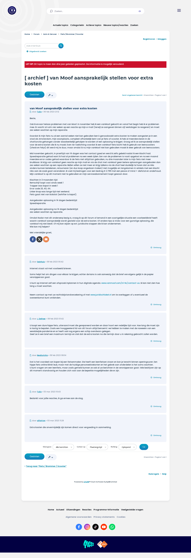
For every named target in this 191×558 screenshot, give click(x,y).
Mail (46, 239)
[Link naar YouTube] (104, 527)
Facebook (33, 239)
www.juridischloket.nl (100, 294)
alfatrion (41, 420)
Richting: (114, 447)
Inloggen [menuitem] (162, 39)
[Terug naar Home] (12, 10)
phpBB (86, 482)
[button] (139, 11)
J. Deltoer (41, 319)
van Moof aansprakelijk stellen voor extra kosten (63, 108)
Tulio (39, 112)
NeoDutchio (42, 355)
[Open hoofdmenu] (179, 10)
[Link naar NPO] (102, 544)
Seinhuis (41, 262)
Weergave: (47, 447)
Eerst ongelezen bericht (132, 95)
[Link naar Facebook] (79, 527)
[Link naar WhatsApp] (112, 527)
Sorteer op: (81, 447)
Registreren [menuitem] (149, 39)
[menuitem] (154, 474)
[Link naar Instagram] (87, 527)
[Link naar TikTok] (95, 527)
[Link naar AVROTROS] (88, 544)
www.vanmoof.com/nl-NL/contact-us (120, 283)
